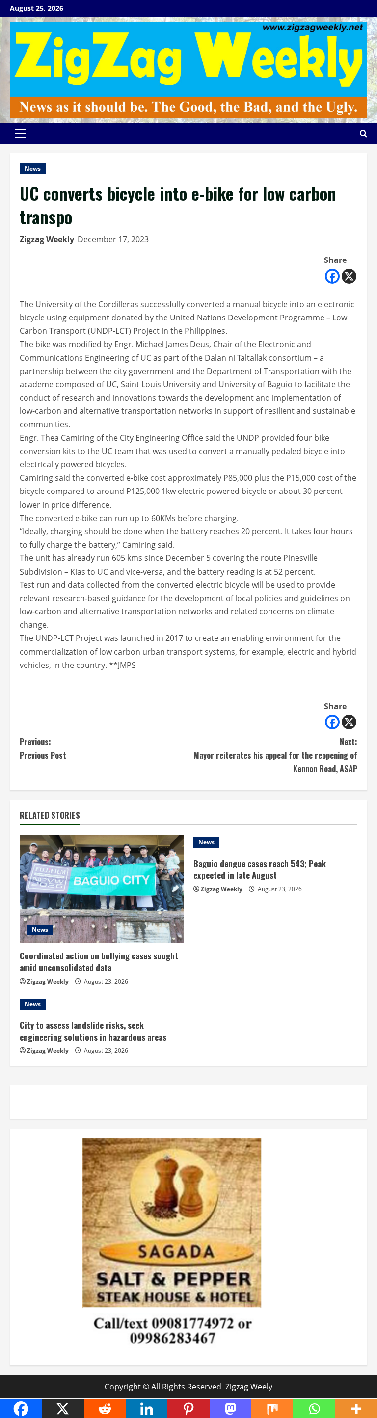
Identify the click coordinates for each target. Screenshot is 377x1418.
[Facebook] (332, 276)
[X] (349, 276)
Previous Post (43, 748)
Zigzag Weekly (47, 239)
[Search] (363, 133)
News (33, 168)
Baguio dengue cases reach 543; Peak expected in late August (259, 869)
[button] (20, 133)
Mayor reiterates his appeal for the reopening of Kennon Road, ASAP (275, 755)
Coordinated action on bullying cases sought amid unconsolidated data (99, 962)
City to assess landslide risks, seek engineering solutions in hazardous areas (93, 1031)
